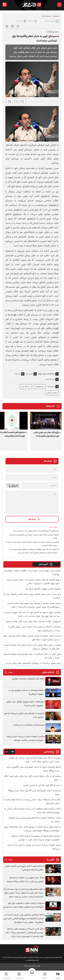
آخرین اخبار (43, 564)
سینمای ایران (25, 386)
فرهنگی (55, 16)
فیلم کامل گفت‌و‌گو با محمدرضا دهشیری (27, 679)
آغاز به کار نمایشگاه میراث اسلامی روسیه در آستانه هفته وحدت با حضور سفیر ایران (31, 801)
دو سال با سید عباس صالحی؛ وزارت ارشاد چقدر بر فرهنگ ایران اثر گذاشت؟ (31, 596)
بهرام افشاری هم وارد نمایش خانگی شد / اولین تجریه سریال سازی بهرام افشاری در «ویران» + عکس (33, 581)
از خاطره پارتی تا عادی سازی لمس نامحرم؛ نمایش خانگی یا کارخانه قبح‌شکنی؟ (24, 868)
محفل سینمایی (52, 392)
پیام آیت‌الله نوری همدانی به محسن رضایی (41, 785)
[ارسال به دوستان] (17, 26)
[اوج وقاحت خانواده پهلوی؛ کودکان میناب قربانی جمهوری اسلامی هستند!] (53, 704)
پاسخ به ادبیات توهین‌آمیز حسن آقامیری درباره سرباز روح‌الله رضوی (34, 792)
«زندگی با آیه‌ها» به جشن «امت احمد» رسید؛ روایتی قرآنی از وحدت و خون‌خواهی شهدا (34, 629)
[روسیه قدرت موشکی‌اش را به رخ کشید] (53, 727)
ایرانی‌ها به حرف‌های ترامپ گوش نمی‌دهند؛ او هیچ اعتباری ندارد (23, 715)
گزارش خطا (29, 373)
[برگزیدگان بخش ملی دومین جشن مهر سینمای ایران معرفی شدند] (46, 421)
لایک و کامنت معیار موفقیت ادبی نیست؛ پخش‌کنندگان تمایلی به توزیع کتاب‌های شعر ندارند (32, 810)
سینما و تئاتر (46, 16)
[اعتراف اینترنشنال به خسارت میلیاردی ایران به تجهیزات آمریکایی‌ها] (53, 693)
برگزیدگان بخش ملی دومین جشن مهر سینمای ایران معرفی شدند (46, 434)
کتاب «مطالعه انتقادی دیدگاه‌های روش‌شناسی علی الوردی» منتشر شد (34, 820)
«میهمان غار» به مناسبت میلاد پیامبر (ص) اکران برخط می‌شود (33, 621)
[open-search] (4, 4)
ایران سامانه (27, 966)
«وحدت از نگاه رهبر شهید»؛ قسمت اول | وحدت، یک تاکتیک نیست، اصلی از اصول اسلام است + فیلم (34, 760)
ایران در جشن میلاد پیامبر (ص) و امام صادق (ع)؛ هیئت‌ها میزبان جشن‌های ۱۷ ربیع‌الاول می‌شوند (32, 647)
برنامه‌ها (44, 978)
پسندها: (17, 373)
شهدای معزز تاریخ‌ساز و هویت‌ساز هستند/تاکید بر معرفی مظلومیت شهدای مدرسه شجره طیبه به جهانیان (35, 838)
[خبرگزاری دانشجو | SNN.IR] (32, 4)
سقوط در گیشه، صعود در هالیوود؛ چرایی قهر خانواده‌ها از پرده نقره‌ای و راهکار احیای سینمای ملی (23, 905)
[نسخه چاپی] (6, 26)
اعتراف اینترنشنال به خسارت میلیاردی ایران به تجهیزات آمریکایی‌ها (25, 692)
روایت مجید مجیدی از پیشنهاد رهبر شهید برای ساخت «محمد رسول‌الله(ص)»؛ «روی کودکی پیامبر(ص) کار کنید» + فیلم (33, 605)
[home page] (32, 972)
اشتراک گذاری (50, 379)
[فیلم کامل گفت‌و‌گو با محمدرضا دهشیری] (53, 681)
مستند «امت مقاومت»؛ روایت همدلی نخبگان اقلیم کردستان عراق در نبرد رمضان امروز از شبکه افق (32, 638)
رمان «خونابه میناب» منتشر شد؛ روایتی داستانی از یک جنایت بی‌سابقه (33, 847)
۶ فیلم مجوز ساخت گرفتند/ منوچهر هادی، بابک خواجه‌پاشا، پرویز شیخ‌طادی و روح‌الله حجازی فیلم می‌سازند (32, 829)
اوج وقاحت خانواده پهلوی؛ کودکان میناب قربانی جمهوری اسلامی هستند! (24, 703)
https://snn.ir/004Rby (46, 374)
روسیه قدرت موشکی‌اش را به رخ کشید (28, 725)
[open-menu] (59, 4)
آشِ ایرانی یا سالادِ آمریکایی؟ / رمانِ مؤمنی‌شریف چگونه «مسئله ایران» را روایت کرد (32, 656)
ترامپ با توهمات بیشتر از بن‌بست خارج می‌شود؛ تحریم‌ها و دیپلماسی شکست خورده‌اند (24, 738)
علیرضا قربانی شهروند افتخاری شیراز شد (42, 589)
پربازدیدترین (19, 978)
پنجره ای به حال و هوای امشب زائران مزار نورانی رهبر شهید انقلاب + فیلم (31, 778)
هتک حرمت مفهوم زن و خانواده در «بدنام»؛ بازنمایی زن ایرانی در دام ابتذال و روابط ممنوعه (25, 879)
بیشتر (8, 672)
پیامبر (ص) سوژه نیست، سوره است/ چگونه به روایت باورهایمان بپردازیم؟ (32, 572)
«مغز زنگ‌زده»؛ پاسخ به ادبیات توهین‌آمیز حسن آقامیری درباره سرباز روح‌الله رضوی (33, 769)
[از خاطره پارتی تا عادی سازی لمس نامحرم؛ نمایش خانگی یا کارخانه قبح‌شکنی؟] (53, 868)
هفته (12, 751)
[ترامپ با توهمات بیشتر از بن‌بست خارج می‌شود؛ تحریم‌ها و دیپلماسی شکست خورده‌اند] (53, 739)
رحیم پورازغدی (39, 386)
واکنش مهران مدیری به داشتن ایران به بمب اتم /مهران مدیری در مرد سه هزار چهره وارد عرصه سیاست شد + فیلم (32, 614)
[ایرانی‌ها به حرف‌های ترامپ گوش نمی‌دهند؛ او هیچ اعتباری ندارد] (53, 716)
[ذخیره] (12, 26)
